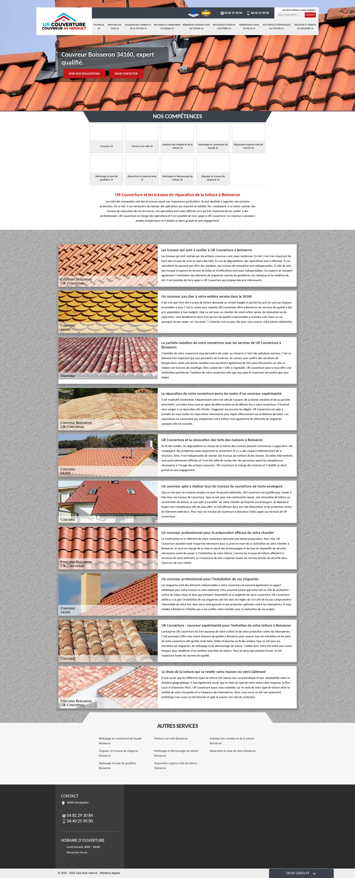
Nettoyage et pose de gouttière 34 (224, 27)
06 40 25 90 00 (259, 13)
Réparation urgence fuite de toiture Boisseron (175, 766)
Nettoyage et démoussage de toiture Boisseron (176, 753)
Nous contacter (126, 73)
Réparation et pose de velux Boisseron (233, 751)
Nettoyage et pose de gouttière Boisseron (117, 766)
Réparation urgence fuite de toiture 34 (196, 27)
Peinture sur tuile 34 (114, 27)
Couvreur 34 (99, 27)
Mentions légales (110, 873)
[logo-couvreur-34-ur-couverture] (64, 21)
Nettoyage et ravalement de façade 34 (167, 27)
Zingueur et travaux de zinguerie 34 (305, 27)
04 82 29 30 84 (233, 13)
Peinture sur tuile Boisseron (170, 738)
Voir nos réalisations (84, 73)
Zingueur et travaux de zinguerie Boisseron (118, 753)
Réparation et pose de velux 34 (249, 27)
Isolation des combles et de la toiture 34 (138, 27)
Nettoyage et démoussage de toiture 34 (276, 27)
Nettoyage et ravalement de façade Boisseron (120, 741)
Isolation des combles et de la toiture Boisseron (232, 741)
